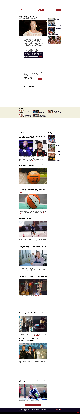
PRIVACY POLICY (33, 409)
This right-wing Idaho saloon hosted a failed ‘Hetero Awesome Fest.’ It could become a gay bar (58, 21)
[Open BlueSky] (26, 9)
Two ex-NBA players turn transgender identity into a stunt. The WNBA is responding (42, 112)
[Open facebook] (24, 9)
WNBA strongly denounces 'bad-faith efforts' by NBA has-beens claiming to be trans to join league (32, 190)
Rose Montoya (20, 219)
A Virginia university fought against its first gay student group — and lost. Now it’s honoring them (57, 160)
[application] (54, 40)
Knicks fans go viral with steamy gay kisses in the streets (33, 276)
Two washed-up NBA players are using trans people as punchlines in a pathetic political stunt (32, 136)
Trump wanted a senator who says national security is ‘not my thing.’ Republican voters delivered (58, 151)
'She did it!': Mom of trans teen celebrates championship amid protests (32, 380)
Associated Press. (27, 48)
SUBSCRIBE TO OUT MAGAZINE (20, 9)
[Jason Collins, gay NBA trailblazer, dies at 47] (21, 111)
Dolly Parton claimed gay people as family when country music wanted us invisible (57, 155)
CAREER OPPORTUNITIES (26, 409)
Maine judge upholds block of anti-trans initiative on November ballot (31, 313)
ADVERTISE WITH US (30, 409)
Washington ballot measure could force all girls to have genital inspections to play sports (32, 247)
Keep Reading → (34, 160)
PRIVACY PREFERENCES (38, 409)
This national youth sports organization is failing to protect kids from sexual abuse (31, 164)
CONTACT (19, 409)
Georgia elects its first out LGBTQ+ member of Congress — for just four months (58, 25)
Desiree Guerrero (20, 249)
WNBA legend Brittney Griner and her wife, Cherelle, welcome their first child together (57, 112)
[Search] (55, 9)
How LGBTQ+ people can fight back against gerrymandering (58, 34)
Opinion (56, 153)
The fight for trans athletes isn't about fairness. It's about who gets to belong (31, 217)
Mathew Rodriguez (20, 192)
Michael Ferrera (23, 219)
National (56, 27)
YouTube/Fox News (37, 332)
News (55, 18)
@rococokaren (38, 295)
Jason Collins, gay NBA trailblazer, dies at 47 (28, 111)
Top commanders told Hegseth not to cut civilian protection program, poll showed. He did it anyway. (58, 30)
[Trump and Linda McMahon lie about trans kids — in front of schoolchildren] (51, 145)
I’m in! (40, 56)
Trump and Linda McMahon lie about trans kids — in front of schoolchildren (58, 146)
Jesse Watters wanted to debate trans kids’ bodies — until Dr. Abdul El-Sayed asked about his (58, 138)
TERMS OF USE (41, 409)
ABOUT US (22, 409)
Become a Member (40, 79)
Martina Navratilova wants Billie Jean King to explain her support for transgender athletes (33, 339)
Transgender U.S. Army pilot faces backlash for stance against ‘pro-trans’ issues (28, 115)
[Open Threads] (27, 9)
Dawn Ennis (20, 341)
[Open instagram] (29, 9)
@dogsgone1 (36, 295)
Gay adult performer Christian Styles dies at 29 (58, 142)
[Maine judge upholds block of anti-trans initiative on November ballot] (33, 324)
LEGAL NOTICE (45, 409)
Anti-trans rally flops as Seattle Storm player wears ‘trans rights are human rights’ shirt (42, 115)
